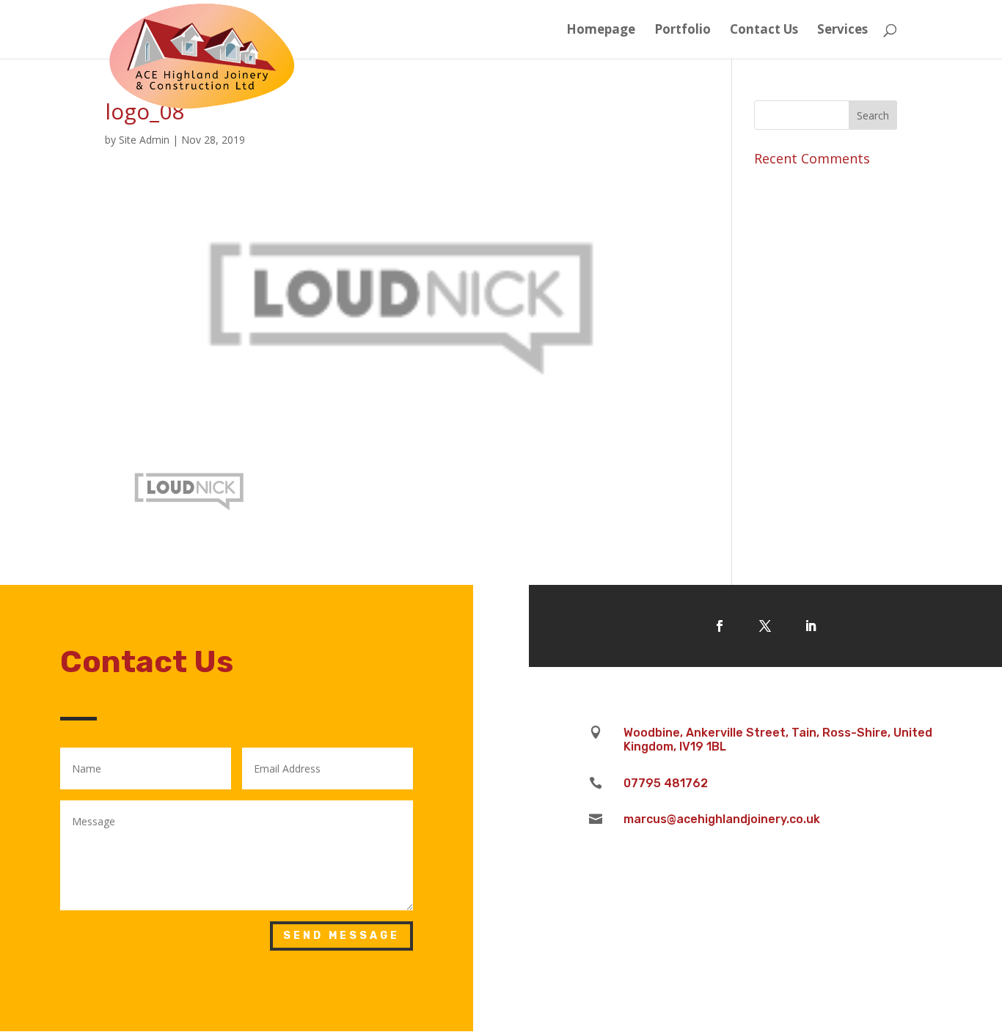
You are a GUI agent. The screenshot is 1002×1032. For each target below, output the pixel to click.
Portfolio (682, 30)
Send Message (341, 935)
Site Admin (144, 140)
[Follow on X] (765, 626)
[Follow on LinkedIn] (810, 626)
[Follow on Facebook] (720, 626)
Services (842, 30)
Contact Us (764, 30)
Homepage (600, 30)
